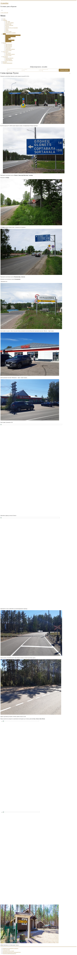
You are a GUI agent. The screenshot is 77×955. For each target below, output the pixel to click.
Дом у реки (7, 21)
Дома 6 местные (8, 46)
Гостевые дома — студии (10, 36)
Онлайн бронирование (7, 63)
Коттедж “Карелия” (9, 25)
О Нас (4, 18)
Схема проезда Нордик (10, 49)
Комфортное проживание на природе (10, 948)
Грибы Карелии (8, 59)
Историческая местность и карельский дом (12, 952)
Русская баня (8, 37)
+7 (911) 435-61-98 (4, 12)
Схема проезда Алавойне (10, 32)
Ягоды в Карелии (9, 60)
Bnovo (70, 73)
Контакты (5, 61)
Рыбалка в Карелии (9, 58)
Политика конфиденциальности (9, 953)
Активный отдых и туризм (8, 951)
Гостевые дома (8, 24)
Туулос (4, 34)
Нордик (4, 42)
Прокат (6, 29)
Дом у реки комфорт (9, 22)
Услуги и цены (8, 31)
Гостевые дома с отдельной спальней (13, 35)
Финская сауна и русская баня (11, 27)
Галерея (6, 30)
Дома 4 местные (8, 44)
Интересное (5, 56)
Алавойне (4, 3)
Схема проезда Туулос (9, 40)
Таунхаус (7, 26)
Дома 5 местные (8, 45)
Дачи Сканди (5, 51)
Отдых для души (6, 949)
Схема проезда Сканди (10, 54)
